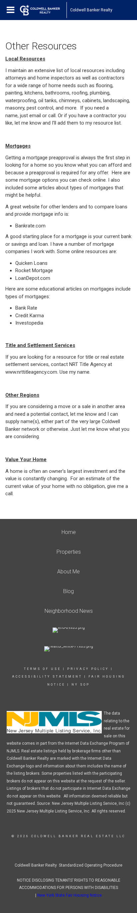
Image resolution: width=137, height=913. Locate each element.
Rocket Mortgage (34, 270)
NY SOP (80, 684)
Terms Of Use (42, 669)
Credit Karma (29, 316)
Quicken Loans (31, 263)
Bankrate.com (30, 226)
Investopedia (29, 323)
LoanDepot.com (32, 278)
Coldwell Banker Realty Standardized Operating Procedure (68, 865)
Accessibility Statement (47, 676)
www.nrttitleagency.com (31, 372)
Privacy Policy (88, 669)
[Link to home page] (43, 10)
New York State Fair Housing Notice (69, 895)
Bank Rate (26, 308)
